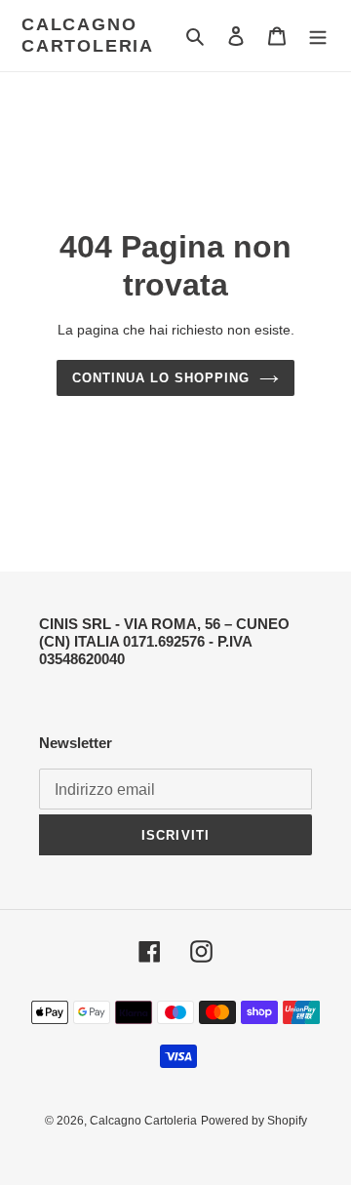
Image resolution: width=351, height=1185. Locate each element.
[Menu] (317, 36)
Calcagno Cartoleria (87, 35)
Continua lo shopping (161, 378)
